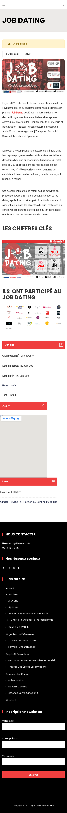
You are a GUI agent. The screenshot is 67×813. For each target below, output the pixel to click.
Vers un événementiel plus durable (28, 613)
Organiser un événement (20, 634)
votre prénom (10, 738)
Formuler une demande (22, 646)
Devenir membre (17, 686)
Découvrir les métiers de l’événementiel (31, 660)
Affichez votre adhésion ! (23, 693)
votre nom (8, 721)
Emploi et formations (18, 654)
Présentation (16, 680)
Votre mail (8, 756)
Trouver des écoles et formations (27, 666)
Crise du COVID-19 (18, 627)
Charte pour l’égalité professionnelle (32, 619)
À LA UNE (13, 600)
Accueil (10, 588)
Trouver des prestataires (22, 640)
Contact (11, 700)
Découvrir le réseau (17, 674)
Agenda (13, 607)
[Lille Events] (33, 4)
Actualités (12, 594)
